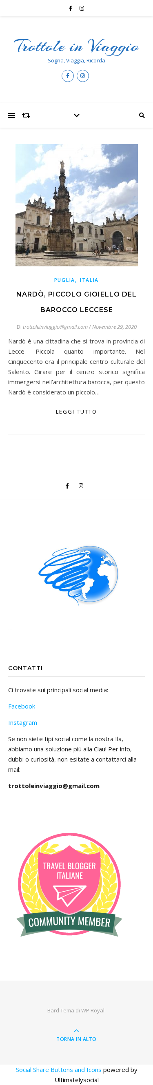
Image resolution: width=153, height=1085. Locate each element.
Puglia (64, 280)
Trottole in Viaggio (76, 46)
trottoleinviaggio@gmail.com (55, 326)
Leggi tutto (76, 411)
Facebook (21, 706)
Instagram (22, 722)
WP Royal (92, 1010)
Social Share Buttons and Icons (59, 1069)
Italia (89, 280)
